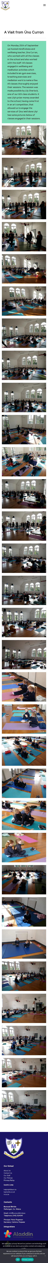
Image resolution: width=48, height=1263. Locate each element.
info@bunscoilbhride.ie (17, 1213)
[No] (45, 1256)
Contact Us (8, 1173)
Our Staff (7, 1176)
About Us (7, 1171)
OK (18, 1259)
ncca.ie (6, 1194)
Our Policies (8, 1178)
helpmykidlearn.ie (10, 1190)
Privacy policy (27, 1259)
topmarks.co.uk (9, 1192)
